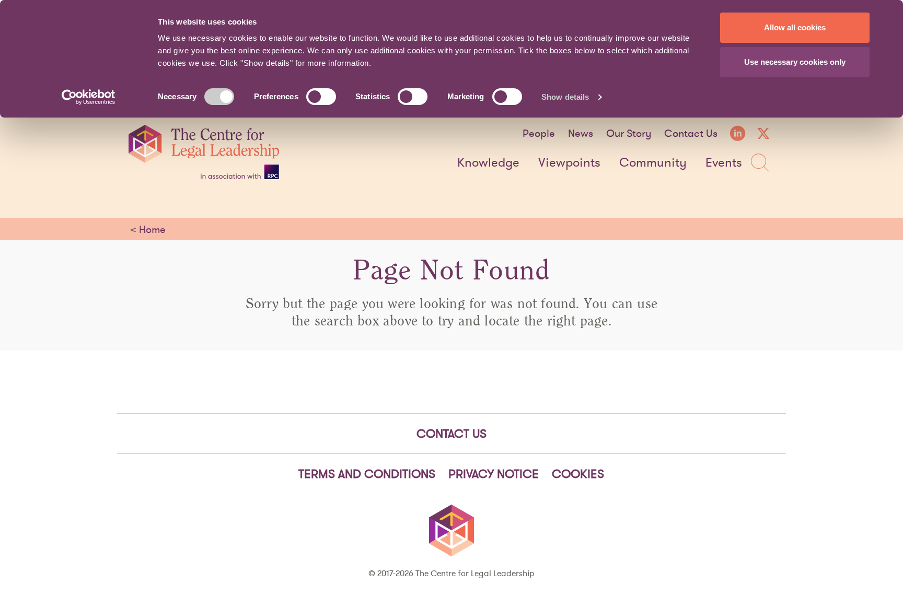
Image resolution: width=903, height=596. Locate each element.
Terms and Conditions (366, 473)
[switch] (321, 96)
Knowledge (488, 163)
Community (653, 163)
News (580, 133)
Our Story (628, 133)
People (539, 133)
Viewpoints (569, 163)
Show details (565, 96)
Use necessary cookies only (795, 61)
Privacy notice (493, 473)
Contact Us (690, 133)
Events (723, 163)
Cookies (578, 473)
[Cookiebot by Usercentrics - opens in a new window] (88, 97)
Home (152, 229)
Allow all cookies (795, 27)
